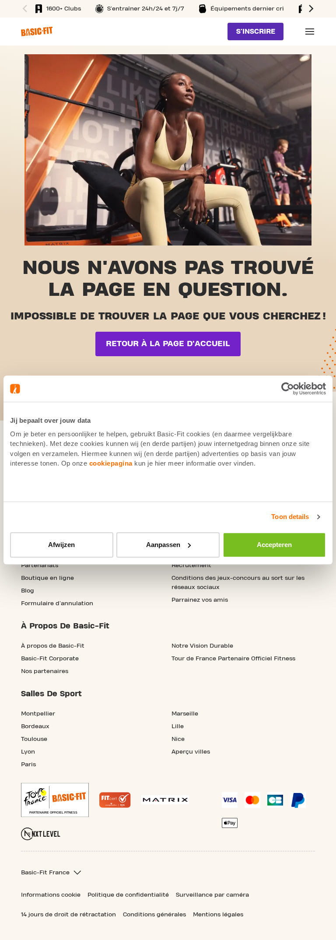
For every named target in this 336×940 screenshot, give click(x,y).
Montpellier (38, 714)
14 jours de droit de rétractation (68, 915)
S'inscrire (255, 31)
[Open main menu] (309, 31)
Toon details (290, 516)
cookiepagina (111, 463)
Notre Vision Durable (202, 646)
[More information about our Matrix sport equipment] (165, 799)
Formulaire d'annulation (57, 603)
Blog (27, 591)
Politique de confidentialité (128, 895)
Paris (28, 764)
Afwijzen (61, 544)
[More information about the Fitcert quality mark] (115, 800)
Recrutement (191, 565)
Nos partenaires (44, 671)
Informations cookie (50, 895)
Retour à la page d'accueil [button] (168, 344)
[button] (23, 8)
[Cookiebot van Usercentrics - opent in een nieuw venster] (287, 388)
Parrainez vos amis (200, 600)
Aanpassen (163, 544)
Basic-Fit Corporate (50, 659)
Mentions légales (218, 915)
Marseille (185, 714)
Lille (178, 726)
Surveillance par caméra (212, 895)
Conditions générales (154, 915)
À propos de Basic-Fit (52, 646)
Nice (178, 739)
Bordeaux (35, 726)
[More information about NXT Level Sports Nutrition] (40, 834)
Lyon (28, 752)
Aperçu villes (191, 752)
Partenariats (39, 565)
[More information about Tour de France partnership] (55, 800)
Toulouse (34, 739)
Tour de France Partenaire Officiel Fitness (233, 659)
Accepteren (274, 544)
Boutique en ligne (47, 578)
